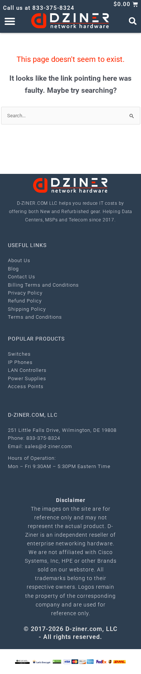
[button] (9, 20)
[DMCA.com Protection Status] (57, 661)
